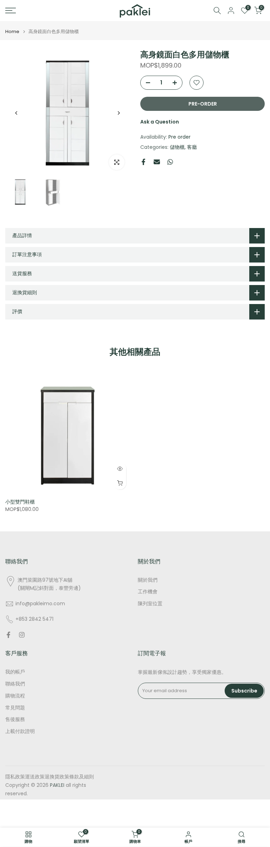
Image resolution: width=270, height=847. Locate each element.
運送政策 (35, 776)
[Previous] (16, 113)
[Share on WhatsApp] (170, 162)
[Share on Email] (157, 162)
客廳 (192, 147)
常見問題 (15, 707)
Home (12, 31)
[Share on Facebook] (143, 162)
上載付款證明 (20, 731)
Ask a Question (159, 121)
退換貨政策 (57, 776)
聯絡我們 (15, 684)
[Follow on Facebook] (8, 635)
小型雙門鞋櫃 (20, 501)
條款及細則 (81, 776)
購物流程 (15, 696)
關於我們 (148, 580)
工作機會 (148, 591)
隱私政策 (15, 776)
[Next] (118, 113)
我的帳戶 (15, 672)
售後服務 (15, 719)
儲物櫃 (177, 147)
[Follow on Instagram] (22, 635)
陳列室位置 (150, 603)
